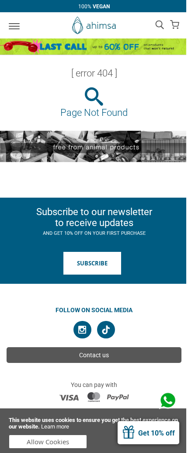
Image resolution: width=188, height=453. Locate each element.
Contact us (94, 355)
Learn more (55, 426)
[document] (94, 431)
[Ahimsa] (94, 25)
